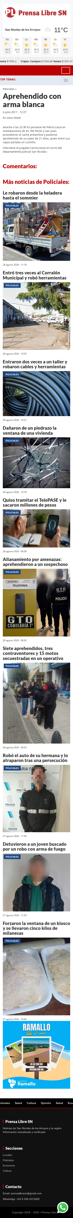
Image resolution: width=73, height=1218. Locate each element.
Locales (7, 1154)
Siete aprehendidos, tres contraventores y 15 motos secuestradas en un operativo (33, 653)
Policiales (8, 89)
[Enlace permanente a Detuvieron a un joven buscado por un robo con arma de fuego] (36, 883)
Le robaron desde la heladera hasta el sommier (32, 195)
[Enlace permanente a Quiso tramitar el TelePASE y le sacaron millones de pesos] (36, 529)
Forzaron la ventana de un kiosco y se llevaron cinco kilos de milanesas (36, 928)
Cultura (31, 1103)
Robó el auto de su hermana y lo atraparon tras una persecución (35, 758)
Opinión (46, 1103)
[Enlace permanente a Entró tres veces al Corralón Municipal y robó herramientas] (36, 316)
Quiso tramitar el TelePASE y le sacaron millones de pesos (34, 502)
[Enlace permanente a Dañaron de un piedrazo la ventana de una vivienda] (36, 463)
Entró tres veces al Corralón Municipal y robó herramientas (34, 275)
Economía (9, 1165)
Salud (18, 1103)
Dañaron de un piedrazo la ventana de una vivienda (30, 430)
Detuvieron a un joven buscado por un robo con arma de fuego (34, 846)
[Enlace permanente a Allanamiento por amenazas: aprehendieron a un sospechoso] (36, 603)
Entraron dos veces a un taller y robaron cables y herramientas (35, 364)
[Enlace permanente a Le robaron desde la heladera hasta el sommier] (36, 232)
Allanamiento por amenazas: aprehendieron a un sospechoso (35, 561)
